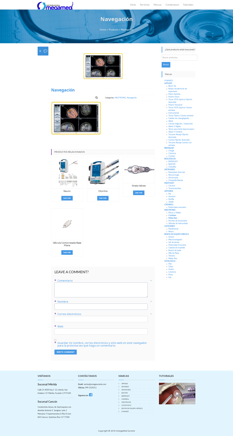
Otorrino (103, 191)
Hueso (171, 269)
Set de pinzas (173, 242)
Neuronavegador (175, 240)
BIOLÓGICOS (170, 159)
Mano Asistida (174, 94)
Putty (170, 275)
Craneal (171, 156)
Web (60, 326)
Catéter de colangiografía (178, 118)
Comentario (104, 280)
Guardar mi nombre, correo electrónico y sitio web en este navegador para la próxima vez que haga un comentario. (102, 344)
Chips (170, 267)
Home (103, 30)
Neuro (67, 191)
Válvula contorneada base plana (67, 244)
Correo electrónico (104, 314)
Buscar (166, 65)
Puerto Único (173, 97)
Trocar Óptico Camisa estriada (180, 116)
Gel (169, 277)
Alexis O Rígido (174, 126)
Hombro (171, 197)
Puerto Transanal (175, 105)
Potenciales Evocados (177, 245)
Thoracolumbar (174, 188)
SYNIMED (168, 81)
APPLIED (168, 83)
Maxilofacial (173, 229)
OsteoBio (172, 167)
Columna (172, 153)
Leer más (67, 198)
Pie (169, 194)
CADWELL (168, 205)
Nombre (104, 301)
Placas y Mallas (174, 213)
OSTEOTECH (169, 261)
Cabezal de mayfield (176, 248)
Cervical (171, 186)
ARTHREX (168, 191)
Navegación (132, 98)
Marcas (158, 5)
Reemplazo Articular (176, 172)
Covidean (172, 215)
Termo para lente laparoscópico (181, 129)
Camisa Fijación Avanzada (179, 140)
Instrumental (173, 113)
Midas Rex (172, 218)
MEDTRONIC (120, 98)
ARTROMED (169, 170)
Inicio (133, 5)
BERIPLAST (173, 161)
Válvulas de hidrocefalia (178, 223)
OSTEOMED (169, 226)
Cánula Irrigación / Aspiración (180, 124)
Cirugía (171, 151)
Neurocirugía (173, 175)
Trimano (171, 256)
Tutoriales (188, 5)
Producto (114, 30)
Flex (170, 264)
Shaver (171, 237)
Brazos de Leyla (174, 250)
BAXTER (171, 164)
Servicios (145, 5)
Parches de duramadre (177, 221)
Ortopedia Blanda (175, 180)
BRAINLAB (169, 148)
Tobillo (171, 202)
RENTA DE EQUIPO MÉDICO (176, 234)
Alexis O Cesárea (175, 132)
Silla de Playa (173, 253)
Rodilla (171, 199)
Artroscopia (173, 178)
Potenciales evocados (177, 207)
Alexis (170, 121)
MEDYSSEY (169, 183)
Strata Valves (139, 185)
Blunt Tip (172, 86)
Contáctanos (172, 5)
